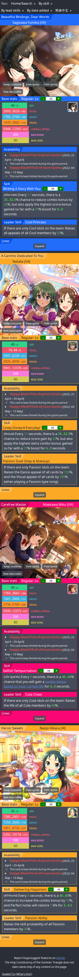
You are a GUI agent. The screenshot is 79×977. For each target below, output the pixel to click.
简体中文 (61, 10)
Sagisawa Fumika (26, 22)
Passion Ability (36, 918)
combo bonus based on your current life (35, 684)
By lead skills (10, 10)
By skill (44, 3)
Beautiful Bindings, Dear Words (25, 17)
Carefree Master (13, 504)
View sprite (32, 84)
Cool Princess (35, 222)
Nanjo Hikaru (50, 728)
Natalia (18, 261)
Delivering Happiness (30, 889)
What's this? (24, 974)
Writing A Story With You (22, 188)
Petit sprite (50, 84)
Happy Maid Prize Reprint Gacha (36, 155)
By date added (38, 10)
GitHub (60, 958)
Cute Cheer (33, 694)
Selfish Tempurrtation (19, 670)
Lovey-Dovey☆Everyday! (21, 427)
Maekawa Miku (54, 504)
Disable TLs (8, 974)
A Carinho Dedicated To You (22, 256)
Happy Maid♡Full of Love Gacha (36, 167)
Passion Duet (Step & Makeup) (26, 461)
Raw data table (12, 91)
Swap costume (12, 84)
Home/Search (21, 3)
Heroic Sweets (12, 728)
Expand (39, 246)
